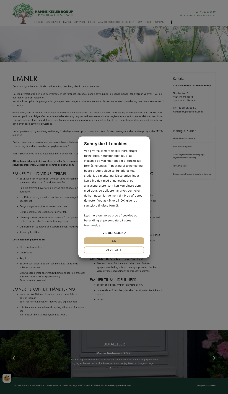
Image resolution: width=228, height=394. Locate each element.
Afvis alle (114, 250)
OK (114, 241)
